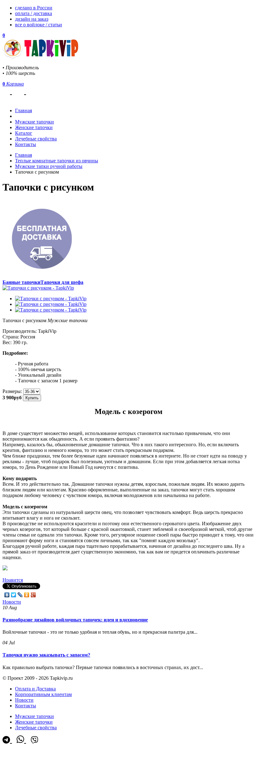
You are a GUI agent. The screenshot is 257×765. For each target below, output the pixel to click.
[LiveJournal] (20, 595)
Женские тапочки (34, 127)
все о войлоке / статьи (38, 24)
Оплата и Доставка (35, 688)
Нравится (13, 580)
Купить (32, 398)
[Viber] (34, 91)
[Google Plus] (33, 595)
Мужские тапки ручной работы (48, 166)
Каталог (23, 133)
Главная (23, 155)
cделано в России (33, 7)
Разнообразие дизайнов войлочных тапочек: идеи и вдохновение (75, 619)
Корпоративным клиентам (43, 694)
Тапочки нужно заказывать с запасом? (46, 655)
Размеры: (12, 391)
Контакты (25, 144)
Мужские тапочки (34, 121)
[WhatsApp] (21, 91)
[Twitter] (13, 595)
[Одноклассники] (27, 595)
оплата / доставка (33, 13)
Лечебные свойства (36, 138)
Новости (12, 602)
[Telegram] (7, 91)
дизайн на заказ (31, 19)
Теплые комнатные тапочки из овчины (56, 160)
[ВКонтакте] (7, 595)
